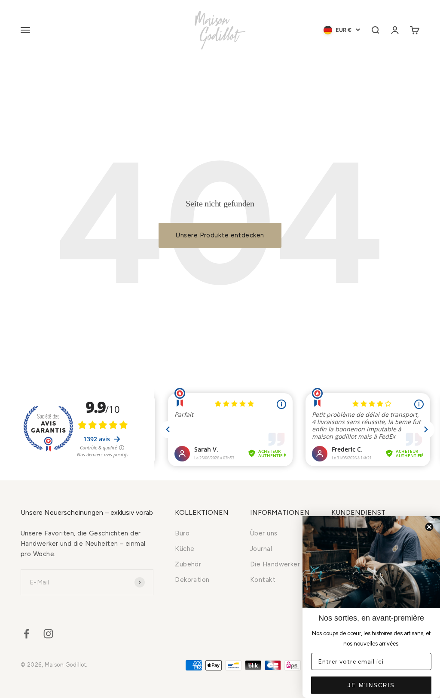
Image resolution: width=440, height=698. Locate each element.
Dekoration (192, 580)
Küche (184, 549)
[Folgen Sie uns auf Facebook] (26, 634)
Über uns (264, 533)
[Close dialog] (429, 527)
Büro (182, 533)
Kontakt (262, 580)
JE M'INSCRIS (371, 685)
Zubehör (188, 564)
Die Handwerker (275, 564)
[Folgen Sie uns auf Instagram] (48, 634)
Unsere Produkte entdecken (220, 235)
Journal (261, 549)
